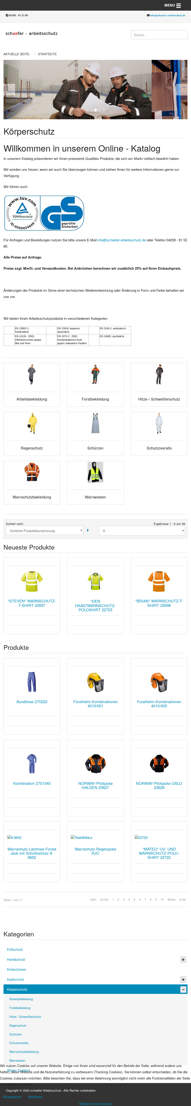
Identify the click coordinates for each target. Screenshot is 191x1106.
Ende (182, 899)
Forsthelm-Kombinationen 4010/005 (159, 703)
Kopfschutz (15, 979)
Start (93, 899)
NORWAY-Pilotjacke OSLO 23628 (159, 785)
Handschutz (16, 959)
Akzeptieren (12, 1096)
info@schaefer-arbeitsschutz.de (167, 15)
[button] (12, 90)
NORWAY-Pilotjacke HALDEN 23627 (95, 785)
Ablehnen (35, 1096)
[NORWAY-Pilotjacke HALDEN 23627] (95, 763)
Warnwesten (17, 1060)
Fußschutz (15, 949)
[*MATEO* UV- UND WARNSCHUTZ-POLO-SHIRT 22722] (159, 837)
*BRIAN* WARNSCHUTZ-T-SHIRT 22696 (159, 603)
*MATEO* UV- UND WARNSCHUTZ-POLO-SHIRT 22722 (159, 853)
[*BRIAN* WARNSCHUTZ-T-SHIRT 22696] (159, 581)
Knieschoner (16, 969)
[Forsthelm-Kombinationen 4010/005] (159, 682)
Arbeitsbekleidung (21, 999)
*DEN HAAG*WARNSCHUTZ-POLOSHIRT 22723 (95, 605)
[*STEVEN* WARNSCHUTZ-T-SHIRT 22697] (31, 581)
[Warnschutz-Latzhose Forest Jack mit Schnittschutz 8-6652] (31, 837)
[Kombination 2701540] (31, 763)
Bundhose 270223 (32, 701)
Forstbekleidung (19, 1008)
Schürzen (15, 1034)
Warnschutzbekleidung (24, 1051)
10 (162, 899)
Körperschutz (17, 989)
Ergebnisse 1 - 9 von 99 (169, 524)
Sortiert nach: (15, 524)
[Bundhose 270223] (31, 682)
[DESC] (87, 530)
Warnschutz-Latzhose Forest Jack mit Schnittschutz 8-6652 (31, 853)
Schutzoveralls (18, 1043)
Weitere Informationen (95, 1103)
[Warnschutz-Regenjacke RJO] (95, 837)
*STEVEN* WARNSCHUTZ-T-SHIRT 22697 (32, 603)
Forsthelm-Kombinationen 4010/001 (95, 703)
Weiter (171, 899)
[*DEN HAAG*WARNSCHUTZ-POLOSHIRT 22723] (95, 581)
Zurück (104, 899)
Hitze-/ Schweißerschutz (25, 1016)
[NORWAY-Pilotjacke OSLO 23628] (159, 763)
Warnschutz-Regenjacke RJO (95, 851)
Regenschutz (17, 1025)
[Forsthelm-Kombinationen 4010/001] (95, 682)
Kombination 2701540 (32, 783)
